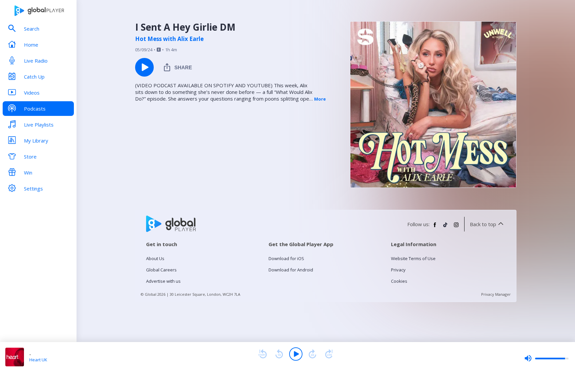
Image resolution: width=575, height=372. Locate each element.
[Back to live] (329, 354)
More (320, 99)
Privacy (398, 270)
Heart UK (38, 360)
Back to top (483, 224)
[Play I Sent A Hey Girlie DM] (144, 67)
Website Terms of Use (413, 258)
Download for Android (291, 270)
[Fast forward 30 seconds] (312, 354)
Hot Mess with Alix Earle (169, 39)
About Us (155, 258)
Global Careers (161, 270)
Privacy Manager (496, 294)
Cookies (399, 281)
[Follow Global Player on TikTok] (445, 227)
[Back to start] (262, 354)
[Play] (295, 354)
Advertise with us (163, 281)
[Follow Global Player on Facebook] (435, 227)
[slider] (546, 358)
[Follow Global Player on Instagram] (456, 227)
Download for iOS (286, 258)
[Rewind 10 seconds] (279, 354)
